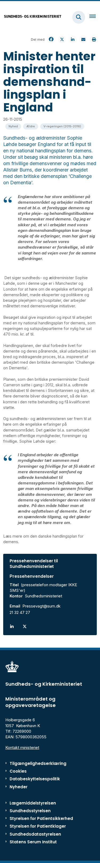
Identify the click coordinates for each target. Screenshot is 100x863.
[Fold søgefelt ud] (78, 17)
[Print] (94, 39)
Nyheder (18, 787)
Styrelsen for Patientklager (38, 826)
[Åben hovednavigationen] (94, 17)
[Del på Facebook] (51, 39)
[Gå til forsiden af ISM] (31, 17)
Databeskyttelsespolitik (35, 779)
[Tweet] (62, 39)
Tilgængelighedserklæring (38, 763)
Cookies (18, 771)
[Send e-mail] (83, 39)
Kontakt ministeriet (22, 747)
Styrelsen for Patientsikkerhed (41, 818)
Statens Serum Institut (33, 842)
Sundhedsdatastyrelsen (35, 834)
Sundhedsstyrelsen (30, 811)
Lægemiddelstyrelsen (33, 803)
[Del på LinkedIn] (73, 39)
